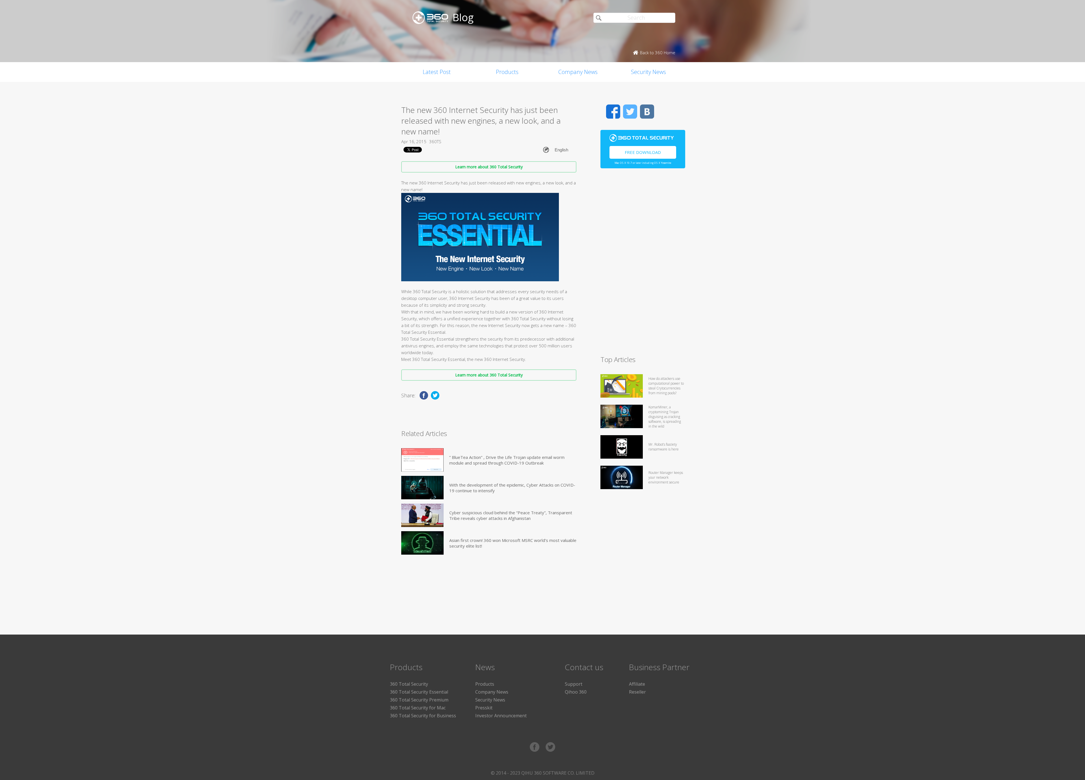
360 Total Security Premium (419, 700)
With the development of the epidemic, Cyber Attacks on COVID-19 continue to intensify (512, 487)
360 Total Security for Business (423, 716)
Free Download (643, 152)
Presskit (483, 708)
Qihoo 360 (576, 692)
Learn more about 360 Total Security (489, 166)
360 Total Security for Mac (418, 708)
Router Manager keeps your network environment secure (665, 477)
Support (573, 684)
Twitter (630, 111)
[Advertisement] (642, 264)
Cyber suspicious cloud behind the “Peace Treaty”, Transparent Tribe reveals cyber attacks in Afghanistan (510, 515)
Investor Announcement (501, 716)
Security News (648, 72)
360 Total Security (409, 684)
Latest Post (437, 72)
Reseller (637, 692)
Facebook (613, 111)
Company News (578, 72)
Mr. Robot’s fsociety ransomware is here (663, 447)
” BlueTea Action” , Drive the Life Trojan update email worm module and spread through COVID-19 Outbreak (507, 460)
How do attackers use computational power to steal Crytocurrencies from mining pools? (666, 385)
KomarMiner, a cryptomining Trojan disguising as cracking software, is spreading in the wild (664, 417)
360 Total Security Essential (419, 692)
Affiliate (637, 684)
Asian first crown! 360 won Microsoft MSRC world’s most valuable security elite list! (512, 543)
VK (647, 111)
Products (507, 72)
